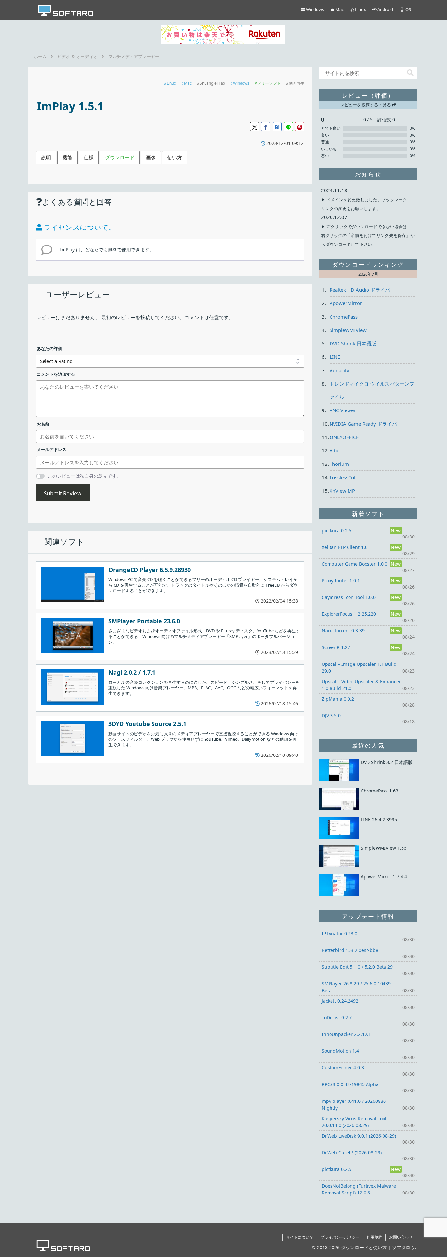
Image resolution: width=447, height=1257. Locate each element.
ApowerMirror (346, 303)
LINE (335, 357)
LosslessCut (343, 477)
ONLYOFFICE (344, 437)
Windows (241, 83)
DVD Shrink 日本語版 (353, 343)
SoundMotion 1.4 (340, 1051)
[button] (410, 73)
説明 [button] (46, 157)
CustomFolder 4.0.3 (343, 1068)
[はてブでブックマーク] (277, 126)
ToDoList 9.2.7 (337, 1017)
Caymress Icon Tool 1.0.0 (349, 597)
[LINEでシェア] (288, 126)
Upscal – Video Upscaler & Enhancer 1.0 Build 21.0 (361, 684)
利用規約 (374, 1237)
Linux (171, 83)
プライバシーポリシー (340, 1237)
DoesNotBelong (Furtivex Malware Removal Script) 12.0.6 (359, 1189)
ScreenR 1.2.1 (336, 647)
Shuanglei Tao (212, 83)
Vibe (334, 450)
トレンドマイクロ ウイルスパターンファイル (372, 390)
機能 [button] (67, 157)
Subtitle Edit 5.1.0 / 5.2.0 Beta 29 (357, 967)
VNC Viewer (343, 410)
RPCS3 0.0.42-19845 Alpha (350, 1084)
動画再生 (296, 83)
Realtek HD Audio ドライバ (360, 289)
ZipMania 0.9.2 (338, 699)
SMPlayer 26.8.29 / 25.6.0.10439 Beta (356, 986)
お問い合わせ (401, 1237)
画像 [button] (151, 157)
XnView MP (342, 490)
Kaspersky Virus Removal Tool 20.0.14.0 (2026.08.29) (354, 1121)
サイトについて (299, 1237)
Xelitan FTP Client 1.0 (344, 547)
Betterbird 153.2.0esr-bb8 (350, 950)
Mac (188, 83)
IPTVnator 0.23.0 (339, 933)
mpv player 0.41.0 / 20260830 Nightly (354, 1104)
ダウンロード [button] (119, 157)
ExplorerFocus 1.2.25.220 (349, 614)
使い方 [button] (174, 157)
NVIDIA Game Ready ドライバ (363, 423)
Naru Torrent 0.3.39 (343, 631)
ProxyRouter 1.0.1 (341, 580)
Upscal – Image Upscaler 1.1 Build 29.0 (359, 667)
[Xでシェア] (254, 126)
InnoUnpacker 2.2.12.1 (346, 1034)
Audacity (339, 370)
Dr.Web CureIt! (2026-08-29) (352, 1152)
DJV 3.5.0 (331, 715)
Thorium (339, 464)
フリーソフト (269, 83)
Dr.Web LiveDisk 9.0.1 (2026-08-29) (359, 1136)
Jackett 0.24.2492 (340, 1001)
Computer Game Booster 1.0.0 (354, 564)
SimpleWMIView (348, 330)
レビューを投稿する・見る (366, 105)
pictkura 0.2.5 (336, 530)
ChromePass (344, 316)
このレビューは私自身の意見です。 (84, 476)
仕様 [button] (89, 157)
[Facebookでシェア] (265, 126)
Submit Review (62, 493)
